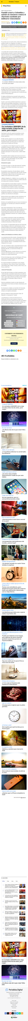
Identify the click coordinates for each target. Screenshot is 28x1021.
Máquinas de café (8, 326)
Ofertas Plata (20, 324)
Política (6, 6)
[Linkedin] (17, 22)
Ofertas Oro (19, 322)
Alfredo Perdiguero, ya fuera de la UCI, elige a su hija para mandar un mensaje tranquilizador (12, 912)
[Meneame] (23, 22)
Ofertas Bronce (20, 325)
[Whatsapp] (19, 22)
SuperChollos (20, 320)
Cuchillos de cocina (9, 322)
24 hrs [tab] (3, 881)
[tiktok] (13, 1013)
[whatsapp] (20, 1013)
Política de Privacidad (14, 1002)
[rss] (22, 1013)
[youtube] (10, 1013)
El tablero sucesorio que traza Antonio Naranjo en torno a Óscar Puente (11, 901)
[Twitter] (14, 22)
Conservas (9, 320)
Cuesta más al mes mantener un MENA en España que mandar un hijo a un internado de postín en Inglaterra (11, 924)
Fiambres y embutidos (8, 324)
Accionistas (14, 1007)
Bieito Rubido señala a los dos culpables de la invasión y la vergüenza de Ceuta (11, 934)
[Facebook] (12, 22)
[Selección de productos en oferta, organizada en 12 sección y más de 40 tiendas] (14, 308)
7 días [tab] (8, 881)
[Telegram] (21, 22)
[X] (8, 1013)
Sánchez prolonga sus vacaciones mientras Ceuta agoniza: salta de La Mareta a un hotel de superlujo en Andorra (11, 918)
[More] (26, 22)
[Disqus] (14, 818)
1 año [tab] (16, 881)
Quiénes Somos (14, 1006)
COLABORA (14, 343)
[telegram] (17, 1013)
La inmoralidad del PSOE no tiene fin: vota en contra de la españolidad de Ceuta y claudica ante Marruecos (11, 891)
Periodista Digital (5, 21)
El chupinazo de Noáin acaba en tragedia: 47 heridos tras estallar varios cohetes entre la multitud (11, 929)
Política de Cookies (14, 1003)
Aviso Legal (14, 1000)
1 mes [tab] (12, 881)
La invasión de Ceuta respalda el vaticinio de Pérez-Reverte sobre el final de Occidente (11, 896)
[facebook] (6, 1013)
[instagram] (15, 1013)
